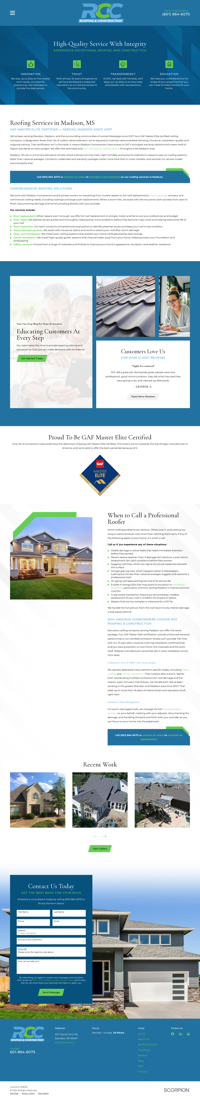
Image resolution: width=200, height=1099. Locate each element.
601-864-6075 (22, 1052)
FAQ (140, 1066)
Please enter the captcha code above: (36, 952)
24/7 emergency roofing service (101, 148)
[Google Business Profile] (188, 1033)
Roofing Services (147, 1044)
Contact (142, 1071)
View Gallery (100, 848)
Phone (21, 921)
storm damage (158, 195)
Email (56, 921)
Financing (144, 1050)
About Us (143, 1039)
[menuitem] (14, 1093)
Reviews (142, 1055)
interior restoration (133, 674)
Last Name (59, 912)
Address (21, 930)
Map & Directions (65, 1042)
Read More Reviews (143, 396)
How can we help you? (28, 961)
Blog (141, 1060)
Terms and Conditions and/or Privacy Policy (52, 980)
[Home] (101, 12)
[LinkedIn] (180, 1033)
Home (141, 1033)
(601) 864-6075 (176, 14)
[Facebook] (172, 1033)
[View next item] (104, 836)
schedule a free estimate (104, 177)
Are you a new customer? (30, 940)
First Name (23, 912)
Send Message (51, 992)
